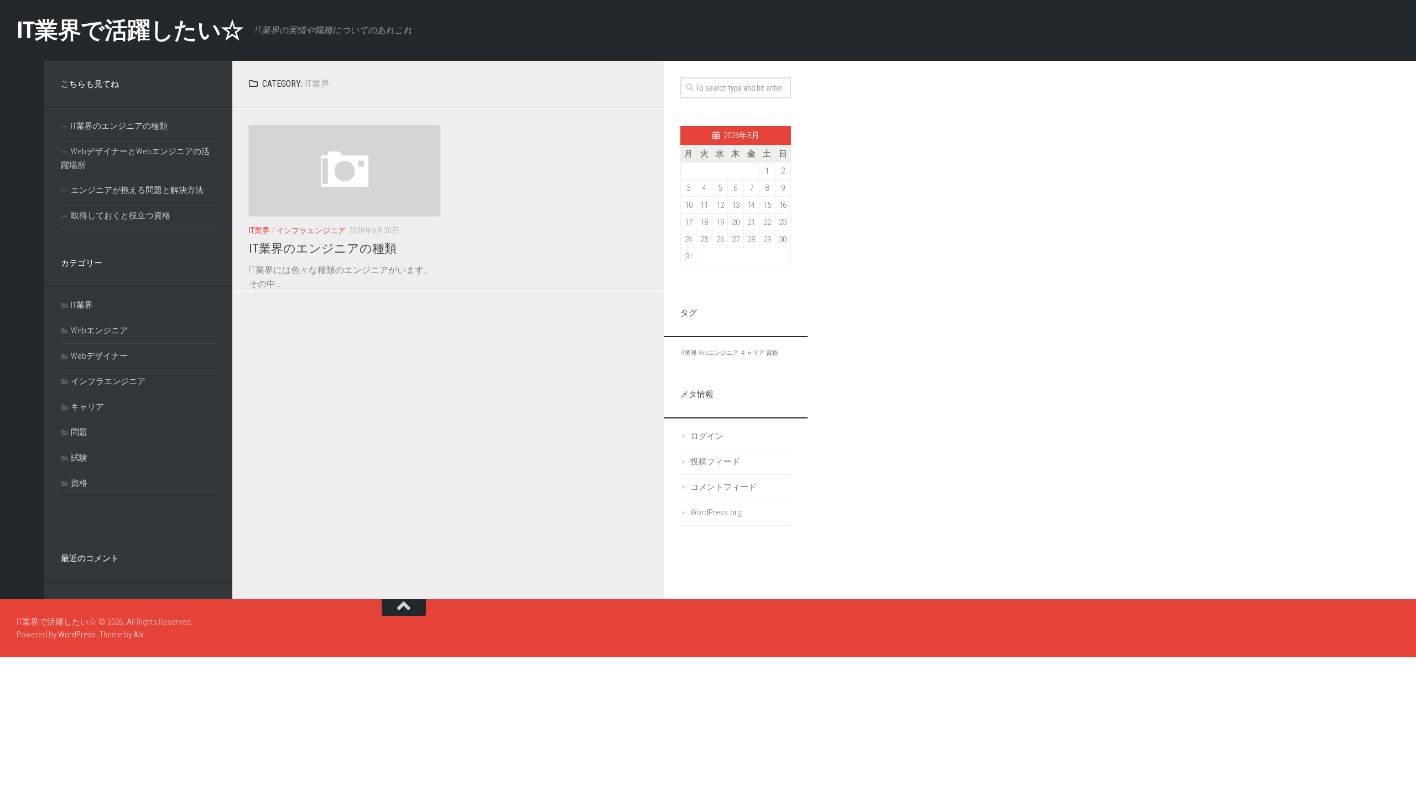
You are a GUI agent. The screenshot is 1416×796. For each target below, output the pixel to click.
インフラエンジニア (311, 230)
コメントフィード (723, 487)
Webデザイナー (99, 356)
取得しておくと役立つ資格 (120, 216)
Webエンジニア (99, 331)
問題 (79, 432)
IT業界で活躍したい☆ (130, 30)
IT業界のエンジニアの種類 (323, 248)
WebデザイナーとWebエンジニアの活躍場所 (135, 158)
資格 (79, 483)
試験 (79, 458)
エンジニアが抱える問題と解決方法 (137, 190)
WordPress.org (716, 512)
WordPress (77, 635)
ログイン (706, 436)
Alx (138, 635)
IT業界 (259, 230)
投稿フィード (715, 462)
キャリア (87, 407)
